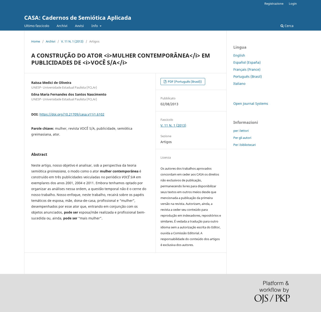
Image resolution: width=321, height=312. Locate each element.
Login (293, 3)
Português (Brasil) (247, 76)
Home (35, 41)
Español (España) (247, 62)
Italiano (239, 83)
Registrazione (273, 3)
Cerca (289, 25)
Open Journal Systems (250, 103)
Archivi (62, 25)
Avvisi (79, 25)
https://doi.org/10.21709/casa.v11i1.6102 (71, 114)
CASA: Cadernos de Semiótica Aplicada (77, 17)
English (239, 55)
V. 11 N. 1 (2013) (72, 41)
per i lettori (241, 131)
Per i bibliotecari (244, 145)
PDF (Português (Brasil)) (184, 81)
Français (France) (246, 69)
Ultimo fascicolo (36, 25)
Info (95, 25)
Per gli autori (242, 138)
